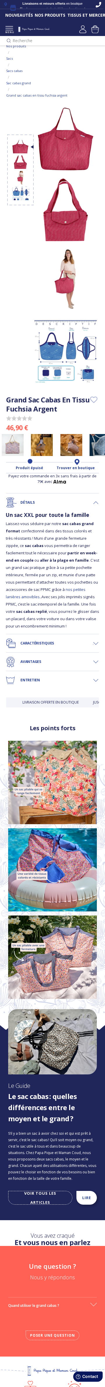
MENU (9, 32)
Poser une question (52, 1335)
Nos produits (16, 46)
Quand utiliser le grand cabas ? (33, 1305)
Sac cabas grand (18, 83)
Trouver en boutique (76, 468)
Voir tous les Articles (40, 1198)
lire (86, 1197)
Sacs (9, 58)
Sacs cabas (14, 70)
